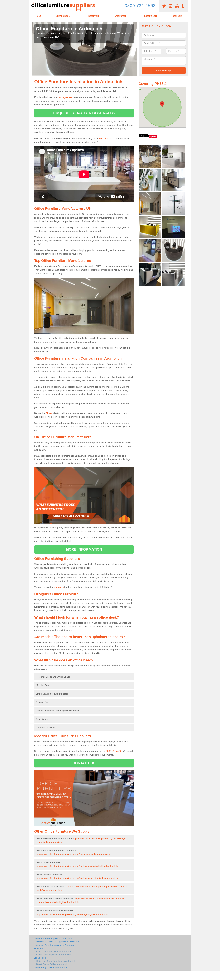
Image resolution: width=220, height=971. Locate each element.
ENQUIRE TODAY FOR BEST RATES (84, 113)
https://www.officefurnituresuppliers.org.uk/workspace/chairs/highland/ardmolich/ (77, 866)
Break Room (150, 16)
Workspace (120, 16)
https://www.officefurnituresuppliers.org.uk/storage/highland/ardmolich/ (72, 914)
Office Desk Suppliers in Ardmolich (53, 954)
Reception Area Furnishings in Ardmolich (54, 945)
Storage (177, 16)
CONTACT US (84, 763)
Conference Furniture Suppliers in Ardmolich (56, 941)
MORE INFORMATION (84, 549)
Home (38, 16)
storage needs (66, 97)
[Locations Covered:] (33, 3)
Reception (93, 16)
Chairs (49, 413)
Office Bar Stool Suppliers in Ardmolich (55, 961)
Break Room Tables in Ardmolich (52, 964)
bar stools (59, 587)
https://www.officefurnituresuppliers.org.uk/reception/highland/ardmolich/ (73, 854)
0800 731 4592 (140, 5)
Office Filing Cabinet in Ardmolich (50, 967)
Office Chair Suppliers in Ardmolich (54, 951)
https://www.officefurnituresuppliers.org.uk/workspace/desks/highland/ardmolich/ (77, 878)
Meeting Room (63, 16)
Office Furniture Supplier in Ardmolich (53, 938)
